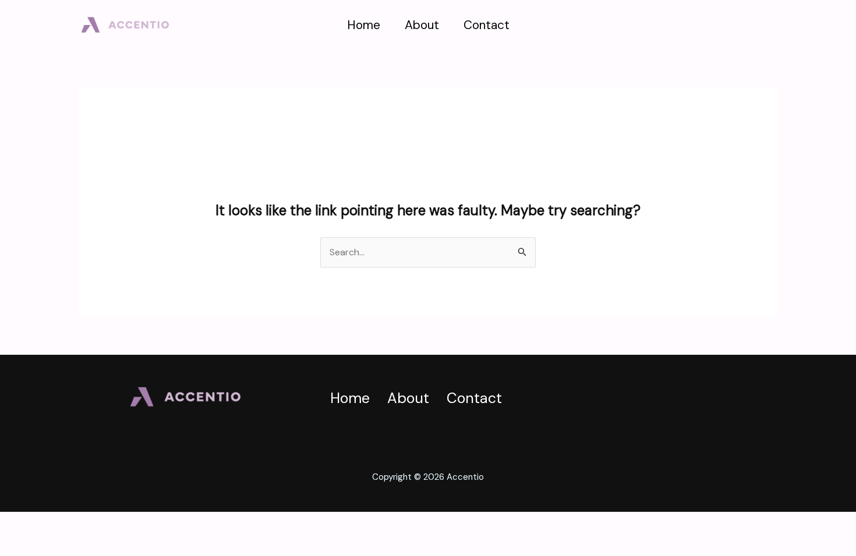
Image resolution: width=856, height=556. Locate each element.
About (422, 25)
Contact (487, 25)
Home (363, 25)
